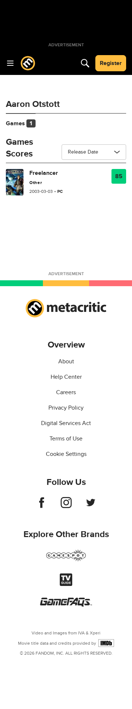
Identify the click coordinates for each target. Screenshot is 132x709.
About (66, 361)
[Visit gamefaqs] (66, 604)
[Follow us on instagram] (66, 506)
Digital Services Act (66, 423)
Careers (66, 392)
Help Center (66, 377)
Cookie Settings (66, 454)
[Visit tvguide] (66, 584)
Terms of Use (66, 438)
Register (111, 63)
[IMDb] (106, 643)
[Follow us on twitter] (90, 506)
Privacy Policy (66, 407)
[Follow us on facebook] (41, 506)
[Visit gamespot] (66, 560)
